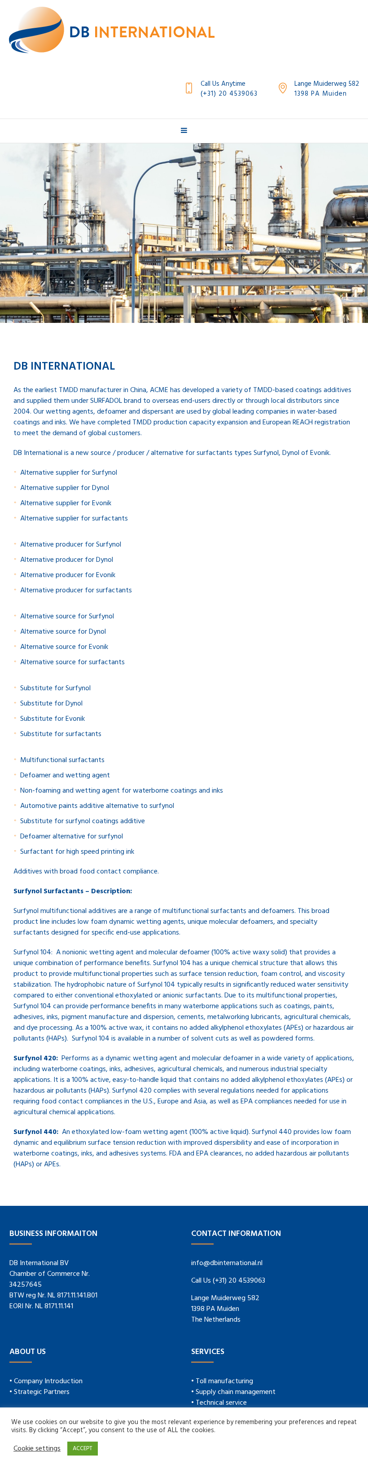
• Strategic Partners (39, 1392)
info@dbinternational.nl (227, 1263)
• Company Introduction (46, 1381)
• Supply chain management (233, 1392)
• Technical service (219, 1403)
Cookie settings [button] (37, 1448)
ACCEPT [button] (82, 1448)
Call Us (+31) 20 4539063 (228, 1281)
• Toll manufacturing (222, 1381)
